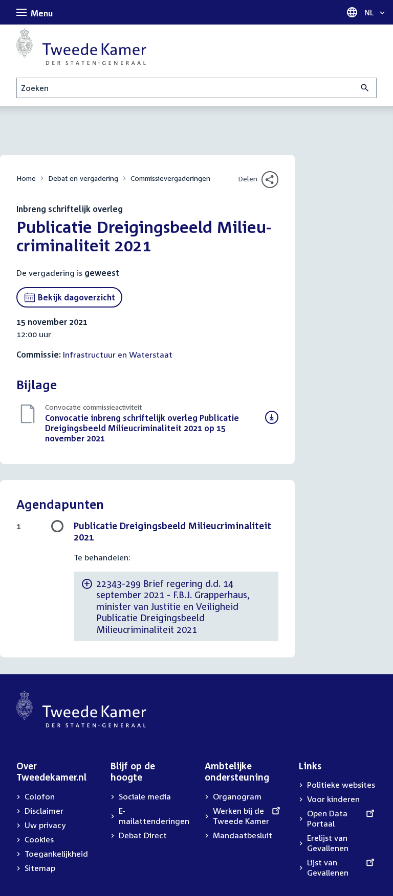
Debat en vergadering (83, 178)
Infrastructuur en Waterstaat (117, 354)
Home (26, 178)
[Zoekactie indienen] (365, 88)
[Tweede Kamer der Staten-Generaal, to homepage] (81, 46)
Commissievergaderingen (170, 178)
